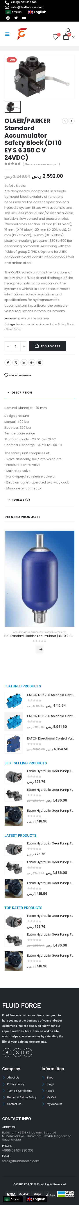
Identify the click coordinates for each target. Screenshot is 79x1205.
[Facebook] (7, 1052)
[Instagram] (27, 1052)
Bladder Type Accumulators (46, 632)
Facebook (7, 362)
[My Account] (68, 31)
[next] (71, 121)
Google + (31, 362)
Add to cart (50, 346)
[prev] (65, 121)
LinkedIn (23, 362)
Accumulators (30, 324)
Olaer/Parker (13, 329)
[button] (7, 593)
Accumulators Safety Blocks (57, 324)
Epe (64, 632)
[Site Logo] (22, 34)
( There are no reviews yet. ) (41, 164)
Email (39, 362)
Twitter (15, 362)
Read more (39, 650)
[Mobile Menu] (7, 34)
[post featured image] (39, 578)
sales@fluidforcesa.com (21, 1161)
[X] (17, 1052)
